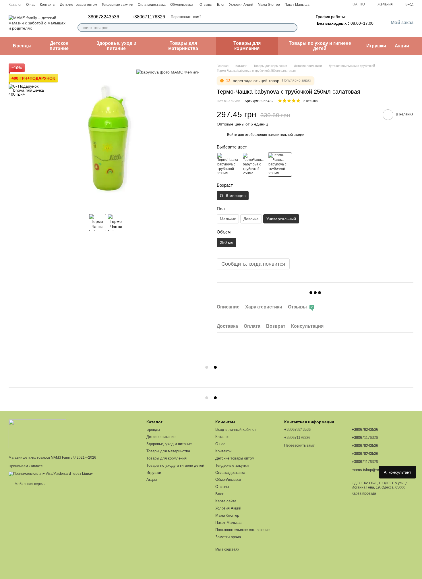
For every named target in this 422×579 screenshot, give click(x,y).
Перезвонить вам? (186, 17)
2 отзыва (310, 101)
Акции (402, 45)
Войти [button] (232, 135)
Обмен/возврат (182, 5)
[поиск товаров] (292, 27)
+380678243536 (102, 17)
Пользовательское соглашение (242, 530)
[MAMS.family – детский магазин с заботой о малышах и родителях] (37, 433)
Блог (220, 5)
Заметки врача (228, 537)
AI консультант (397, 472)
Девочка (251, 219)
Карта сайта (225, 501)
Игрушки (376, 45)
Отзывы (206, 5)
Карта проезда (364, 493)
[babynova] (168, 72)
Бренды (22, 45)
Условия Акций (241, 5)
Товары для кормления (247, 46)
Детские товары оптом (78, 5)
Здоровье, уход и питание (116, 46)
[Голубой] (254, 165)
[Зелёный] (280, 165)
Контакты (47, 5)
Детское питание (59, 46)
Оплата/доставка (152, 5)
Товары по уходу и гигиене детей (320, 46)
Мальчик (228, 219)
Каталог (15, 5)
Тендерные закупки (117, 5)
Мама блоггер (269, 5)
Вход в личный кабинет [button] (235, 429)
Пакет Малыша (296, 5)
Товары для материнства (183, 46)
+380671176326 (148, 17)
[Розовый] (229, 165)
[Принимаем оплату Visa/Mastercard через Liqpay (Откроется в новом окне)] (51, 474)
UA (355, 4)
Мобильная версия (30, 484)
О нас (30, 5)
